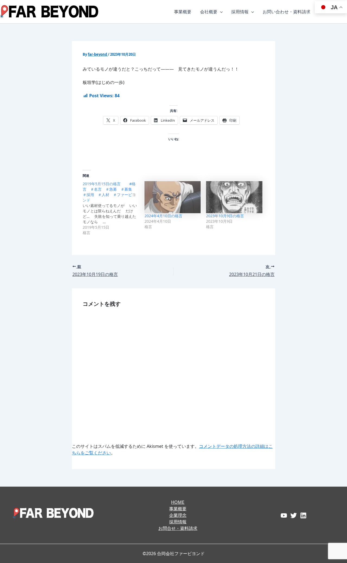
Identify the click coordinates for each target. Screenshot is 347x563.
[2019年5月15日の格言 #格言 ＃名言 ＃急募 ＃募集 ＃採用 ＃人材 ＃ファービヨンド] (113, 208)
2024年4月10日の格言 (163, 215)
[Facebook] (284, 515)
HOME (177, 502)
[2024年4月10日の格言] (172, 197)
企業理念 (178, 515)
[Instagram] (303, 515)
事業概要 (182, 12)
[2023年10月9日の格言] (234, 197)
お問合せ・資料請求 (177, 528)
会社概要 (208, 12)
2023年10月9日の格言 (225, 215)
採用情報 (240, 12)
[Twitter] (293, 515)
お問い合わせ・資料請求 (286, 12)
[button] (220, 12)
